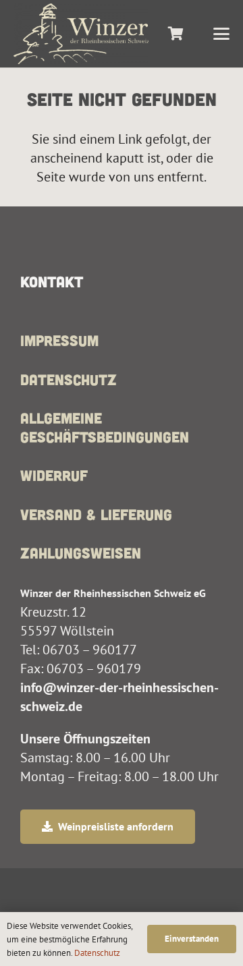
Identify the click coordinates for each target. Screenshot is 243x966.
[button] (221, 34)
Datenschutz (68, 379)
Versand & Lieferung (96, 514)
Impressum (59, 340)
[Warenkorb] (175, 34)
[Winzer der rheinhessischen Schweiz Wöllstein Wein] (81, 33)
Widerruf (54, 475)
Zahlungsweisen (80, 552)
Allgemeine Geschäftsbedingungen (104, 427)
